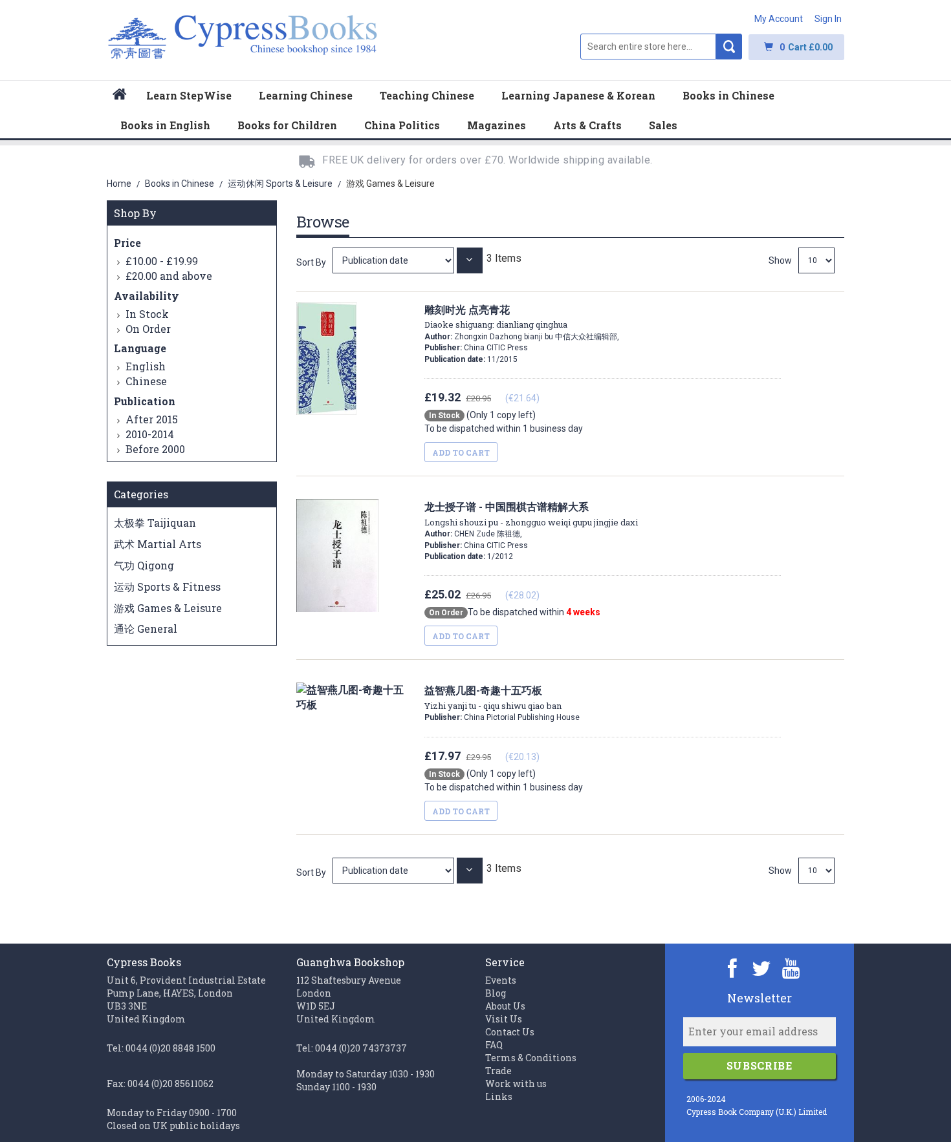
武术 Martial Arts (157, 544)
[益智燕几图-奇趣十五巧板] (395, 870)
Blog (495, 993)
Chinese (146, 381)
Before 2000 (155, 449)
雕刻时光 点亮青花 (495, 316)
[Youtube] (791, 968)
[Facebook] (732, 968)
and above (169, 275)
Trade (498, 1070)
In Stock (147, 314)
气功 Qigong (144, 565)
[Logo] (243, 43)
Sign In (828, 19)
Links (498, 1096)
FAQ (494, 1045)
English (146, 366)
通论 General (145, 628)
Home (120, 183)
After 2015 (152, 419)
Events (500, 980)
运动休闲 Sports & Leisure (281, 183)
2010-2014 (150, 434)
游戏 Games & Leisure (168, 608)
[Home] (120, 96)
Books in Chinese (180, 183)
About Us (505, 1006)
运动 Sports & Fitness (167, 586)
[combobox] (648, 46)
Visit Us (503, 1019)
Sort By (311, 262)
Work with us (516, 1083)
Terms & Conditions (530, 1058)
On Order (148, 328)
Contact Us (509, 1032)
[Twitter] (761, 968)
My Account (778, 19)
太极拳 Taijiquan (155, 522)
